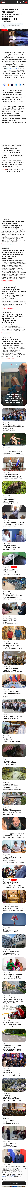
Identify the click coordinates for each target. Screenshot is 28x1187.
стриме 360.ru (11, 68)
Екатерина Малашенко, (15, 169)
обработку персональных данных (9, 1176)
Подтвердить (14, 1183)
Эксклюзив (5, 29)
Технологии (12, 29)
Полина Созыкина (13, 172)
